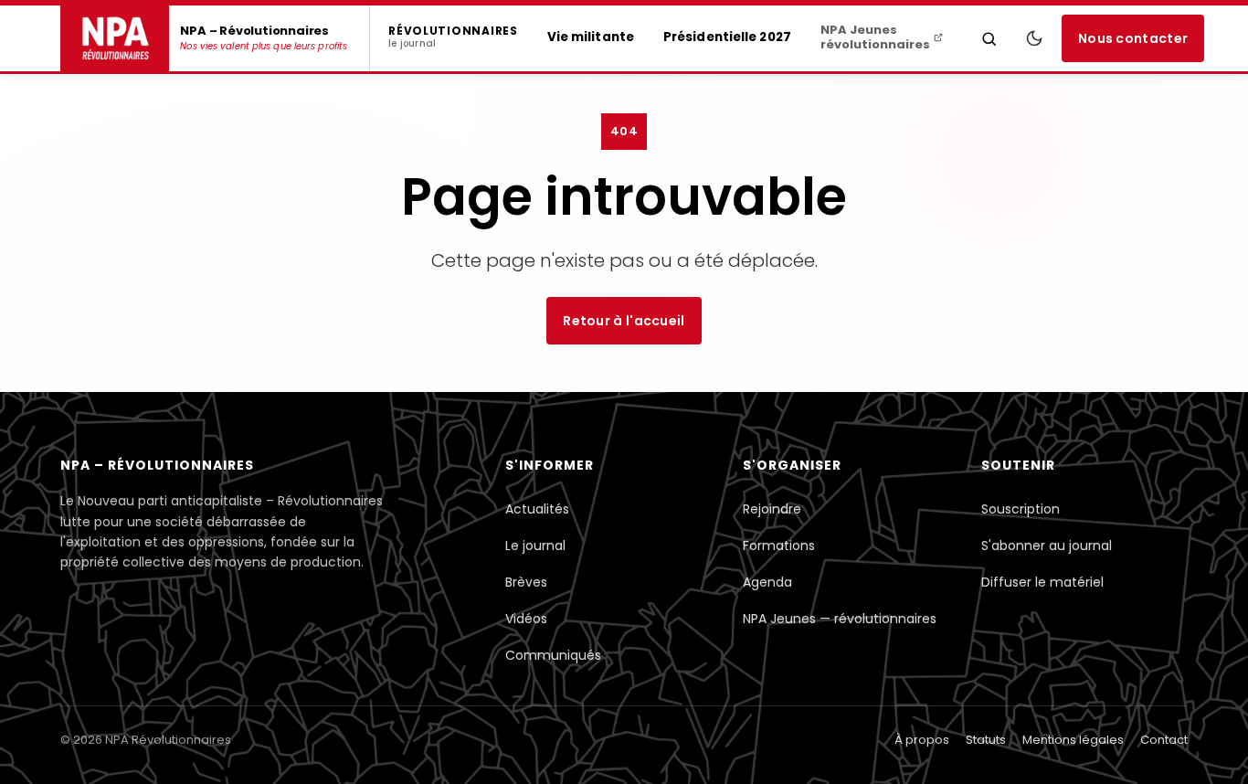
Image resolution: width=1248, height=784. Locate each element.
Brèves (526, 582)
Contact (1164, 739)
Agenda (767, 582)
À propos (921, 739)
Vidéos (526, 618)
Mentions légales (1073, 739)
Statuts (986, 739)
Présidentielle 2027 (727, 37)
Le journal (535, 545)
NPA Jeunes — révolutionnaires (839, 618)
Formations (779, 545)
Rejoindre (772, 509)
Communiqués (553, 655)
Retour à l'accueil (623, 321)
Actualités (537, 509)
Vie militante (590, 37)
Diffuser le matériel (1042, 582)
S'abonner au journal (1046, 545)
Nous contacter (1133, 38)
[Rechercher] (989, 38)
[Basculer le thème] (1034, 38)
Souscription (1020, 509)
